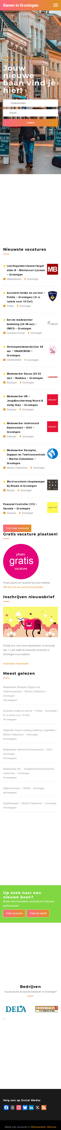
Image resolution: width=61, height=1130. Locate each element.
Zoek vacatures (14, 913)
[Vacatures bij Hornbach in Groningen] (46, 1009)
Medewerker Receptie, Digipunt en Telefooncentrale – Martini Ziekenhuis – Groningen (25, 691)
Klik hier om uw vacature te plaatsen (23, 587)
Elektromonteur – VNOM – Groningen (23, 788)
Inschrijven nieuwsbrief (15, 663)
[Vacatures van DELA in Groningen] (15, 1009)
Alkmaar (51, 1127)
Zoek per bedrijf (38, 913)
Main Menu (55, 5)
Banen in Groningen (20, 5)
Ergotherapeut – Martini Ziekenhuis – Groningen (29, 803)
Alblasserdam (38, 1127)
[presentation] (3, 1019)
